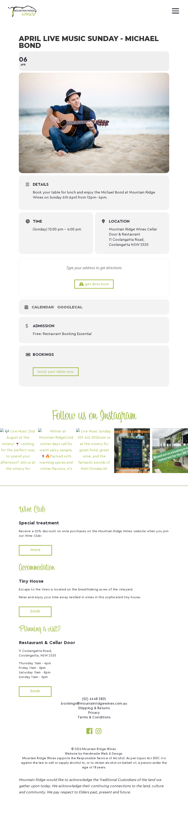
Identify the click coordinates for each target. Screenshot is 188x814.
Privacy (94, 712)
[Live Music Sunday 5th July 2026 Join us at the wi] (94, 450)
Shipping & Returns (94, 708)
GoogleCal (70, 307)
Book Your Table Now (56, 372)
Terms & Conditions (94, 717)
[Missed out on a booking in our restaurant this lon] (170, 450)
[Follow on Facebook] (89, 731)
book (35, 611)
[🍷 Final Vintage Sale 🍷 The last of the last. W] (132, 450)
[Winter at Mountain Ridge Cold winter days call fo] (56, 450)
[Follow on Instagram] (98, 731)
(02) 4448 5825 (94, 699)
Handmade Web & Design (102, 754)
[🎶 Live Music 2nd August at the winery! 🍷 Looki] (18, 450)
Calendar (43, 307)
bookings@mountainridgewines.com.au (94, 703)
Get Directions (97, 284)
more (35, 550)
